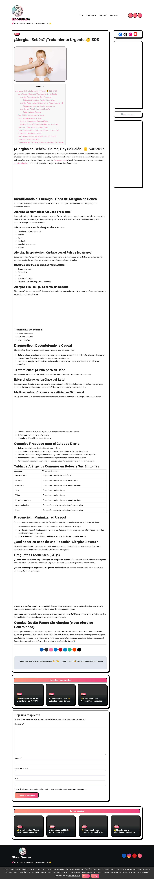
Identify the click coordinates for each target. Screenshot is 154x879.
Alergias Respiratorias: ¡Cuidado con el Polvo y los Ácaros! (41, 103)
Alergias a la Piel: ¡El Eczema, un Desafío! (35, 109)
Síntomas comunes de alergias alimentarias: (39, 100)
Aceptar (86, 876)
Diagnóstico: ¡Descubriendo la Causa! (31, 115)
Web (16, 779)
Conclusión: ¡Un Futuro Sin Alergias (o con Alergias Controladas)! (41, 142)
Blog (17, 34)
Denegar (95, 876)
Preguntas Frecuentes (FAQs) (29, 139)
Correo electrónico (22, 768)
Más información (74, 876)
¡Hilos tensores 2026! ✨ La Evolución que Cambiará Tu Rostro (60, 701)
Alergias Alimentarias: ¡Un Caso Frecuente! (35, 97)
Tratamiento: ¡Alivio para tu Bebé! (30, 118)
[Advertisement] (60, 181)
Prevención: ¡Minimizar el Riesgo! (29, 133)
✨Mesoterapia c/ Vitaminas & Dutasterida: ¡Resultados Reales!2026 (125, 832)
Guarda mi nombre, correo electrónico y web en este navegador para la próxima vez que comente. (51, 789)
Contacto (114, 15)
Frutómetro (91, 15)
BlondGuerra (21, 19)
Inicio (81, 15)
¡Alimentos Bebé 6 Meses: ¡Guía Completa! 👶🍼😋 (39, 661)
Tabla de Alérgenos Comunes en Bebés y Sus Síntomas (38, 130)
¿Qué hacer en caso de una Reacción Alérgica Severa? (37, 136)
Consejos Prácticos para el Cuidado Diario (33, 127)
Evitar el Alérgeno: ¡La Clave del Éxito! (34, 121)
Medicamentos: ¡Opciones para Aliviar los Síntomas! (39, 124)
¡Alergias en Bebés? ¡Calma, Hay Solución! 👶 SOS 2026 (36, 91)
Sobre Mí (103, 15)
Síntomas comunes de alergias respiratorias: (39, 106)
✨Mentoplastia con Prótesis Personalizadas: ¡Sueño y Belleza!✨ (92, 701)
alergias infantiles (21, 163)
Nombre (18, 758)
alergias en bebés (60, 160)
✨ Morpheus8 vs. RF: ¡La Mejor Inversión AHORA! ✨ (27, 701)
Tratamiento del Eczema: (32, 112)
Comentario (19, 724)
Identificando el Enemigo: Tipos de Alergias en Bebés (37, 94)
